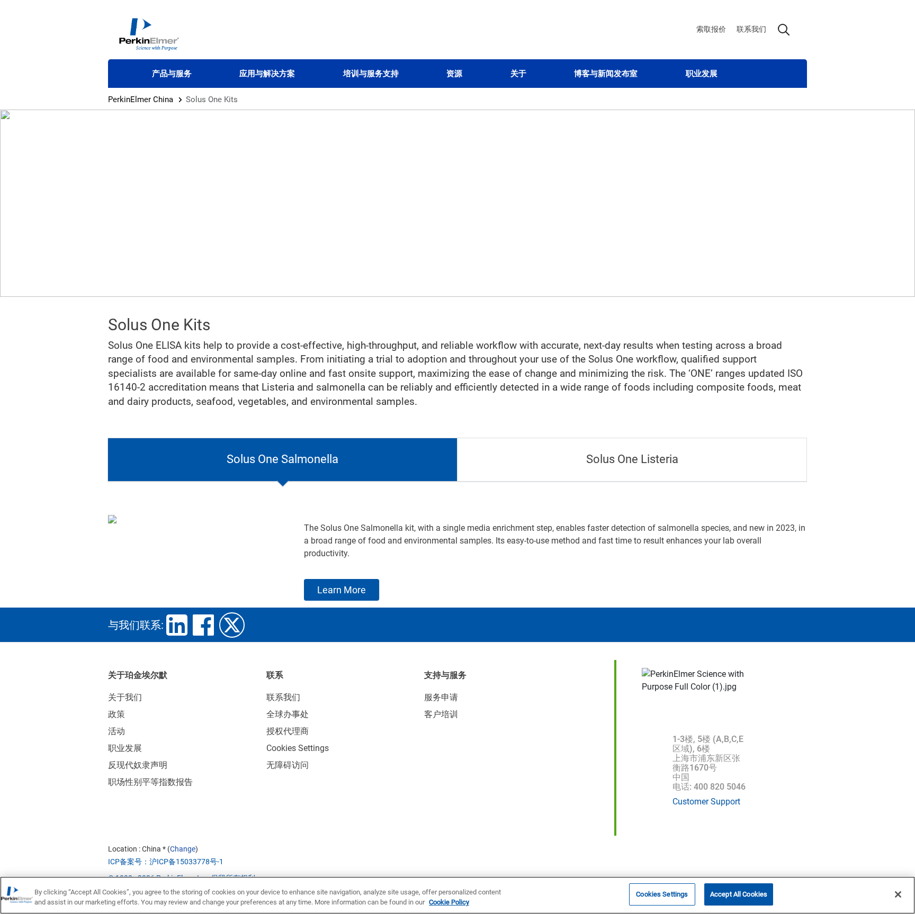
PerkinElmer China (140, 99)
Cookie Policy (449, 903)
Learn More (341, 589)
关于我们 (125, 697)
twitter (232, 625)
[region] (457, 895)
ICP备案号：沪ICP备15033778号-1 (165, 861)
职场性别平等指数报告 (150, 782)
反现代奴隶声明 (137, 765)
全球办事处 (287, 714)
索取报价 (711, 29)
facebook (203, 625)
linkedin (176, 625)
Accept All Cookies (738, 894)
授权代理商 (287, 731)
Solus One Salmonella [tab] (282, 459)
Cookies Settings (662, 894)
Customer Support (706, 802)
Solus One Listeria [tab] (632, 459)
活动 (116, 731)
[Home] (148, 34)
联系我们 (751, 29)
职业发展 (701, 73)
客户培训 (441, 714)
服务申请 (441, 697)
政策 (116, 714)
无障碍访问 (287, 765)
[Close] (898, 894)
